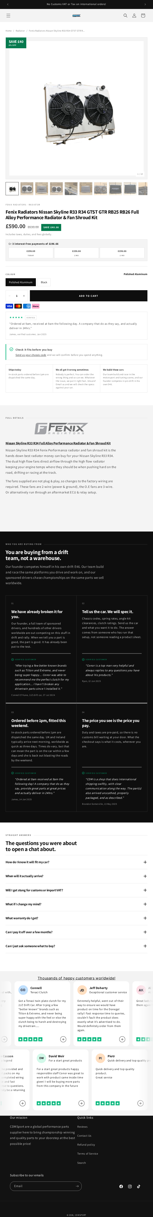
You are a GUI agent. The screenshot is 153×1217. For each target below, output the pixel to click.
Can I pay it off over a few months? (29, 932)
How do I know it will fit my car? (27, 862)
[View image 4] (56, 188)
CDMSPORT (80, 1215)
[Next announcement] (145, 4)
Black (44, 282)
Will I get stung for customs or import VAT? (34, 890)
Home (9, 30)
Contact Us (84, 1135)
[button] (8, 15)
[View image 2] (26, 188)
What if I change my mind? (23, 904)
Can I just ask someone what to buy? (30, 946)
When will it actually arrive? (24, 876)
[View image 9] (130, 188)
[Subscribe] (77, 1186)
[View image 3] (41, 188)
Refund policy (86, 1144)
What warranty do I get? (22, 918)
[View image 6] (85, 188)
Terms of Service (87, 1153)
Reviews (82, 1126)
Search (81, 1163)
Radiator (20, 30)
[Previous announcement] (7, 4)
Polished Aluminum (20, 282)
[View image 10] (144, 188)
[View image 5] (71, 188)
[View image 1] (12, 188)
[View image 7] (100, 188)
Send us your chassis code (31, 355)
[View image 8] (115, 188)
